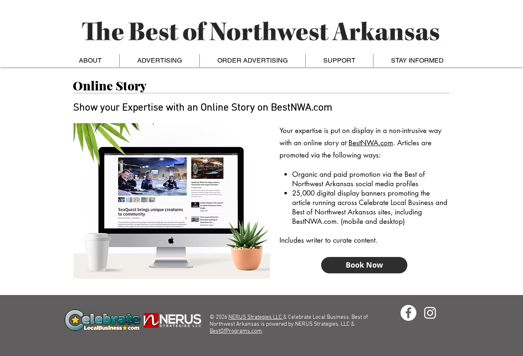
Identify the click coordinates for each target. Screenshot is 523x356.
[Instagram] (430, 313)
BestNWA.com (371, 142)
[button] (90, 60)
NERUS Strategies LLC (255, 317)
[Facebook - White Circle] (408, 313)
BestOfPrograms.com (236, 331)
